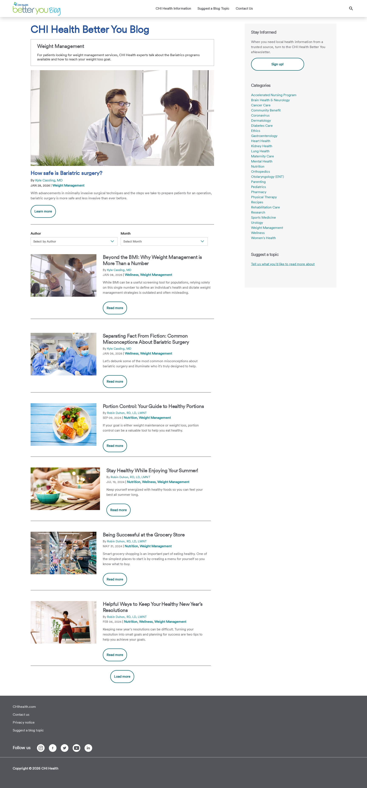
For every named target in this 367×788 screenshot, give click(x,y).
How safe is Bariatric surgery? (66, 173)
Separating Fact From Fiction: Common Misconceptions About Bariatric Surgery (146, 339)
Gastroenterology (264, 136)
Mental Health (261, 161)
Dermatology (261, 120)
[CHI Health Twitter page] (64, 748)
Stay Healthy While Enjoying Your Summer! (152, 470)
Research (258, 212)
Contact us (21, 714)
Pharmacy (258, 192)
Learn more (45, 213)
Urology (257, 223)
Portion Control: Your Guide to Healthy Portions (153, 406)
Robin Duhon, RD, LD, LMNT (127, 413)
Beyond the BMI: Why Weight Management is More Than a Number (152, 260)
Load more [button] (122, 676)
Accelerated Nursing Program (273, 95)
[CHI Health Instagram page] (41, 748)
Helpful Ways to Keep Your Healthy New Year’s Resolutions (153, 607)
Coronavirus (260, 115)
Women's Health (263, 238)
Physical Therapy (264, 197)
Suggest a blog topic (28, 730)
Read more (115, 308)
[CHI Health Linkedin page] (88, 748)
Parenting (258, 182)
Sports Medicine (263, 217)
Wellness (131, 275)
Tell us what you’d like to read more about (283, 264)
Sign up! (277, 64)
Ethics (255, 131)
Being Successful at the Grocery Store (144, 535)
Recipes (257, 202)
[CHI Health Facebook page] (52, 748)
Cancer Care (261, 105)
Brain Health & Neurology (270, 100)
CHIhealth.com (24, 707)
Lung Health (260, 151)
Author (36, 233)
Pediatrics (258, 187)
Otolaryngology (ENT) (267, 177)
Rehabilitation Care (265, 207)
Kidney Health (261, 146)
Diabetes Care (262, 126)
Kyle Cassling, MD (49, 180)
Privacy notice (24, 722)
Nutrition (130, 418)
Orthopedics (260, 172)
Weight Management (68, 185)
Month (126, 233)
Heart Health (260, 141)
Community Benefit (266, 110)
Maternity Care (262, 156)
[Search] (351, 8)
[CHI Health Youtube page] (76, 748)
